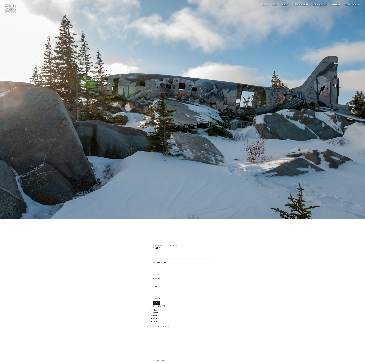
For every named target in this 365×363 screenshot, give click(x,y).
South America (320, 5)
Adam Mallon (172, 245)
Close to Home (352, 5)
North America (301, 5)
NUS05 (155, 321)
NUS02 (155, 313)
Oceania (336, 5)
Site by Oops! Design (159, 360)
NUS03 (155, 316)
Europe (285, 5)
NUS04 (155, 319)
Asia (275, 5)
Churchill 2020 (161, 262)
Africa (264, 5)
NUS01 (155, 310)
